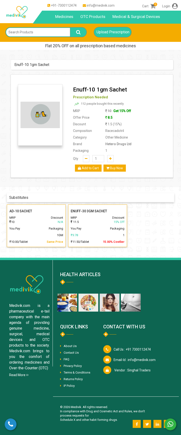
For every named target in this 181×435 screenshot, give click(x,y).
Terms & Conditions (77, 372)
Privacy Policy (73, 366)
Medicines (64, 16)
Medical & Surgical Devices (136, 16)
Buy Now (116, 168)
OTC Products (92, 16)
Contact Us (71, 352)
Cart (149, 6)
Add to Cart (90, 168)
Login (166, 6)
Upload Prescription (113, 32)
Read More (17, 375)
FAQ (66, 359)
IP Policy (69, 385)
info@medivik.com (101, 5)
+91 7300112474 (132, 349)
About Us (70, 346)
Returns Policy (73, 379)
